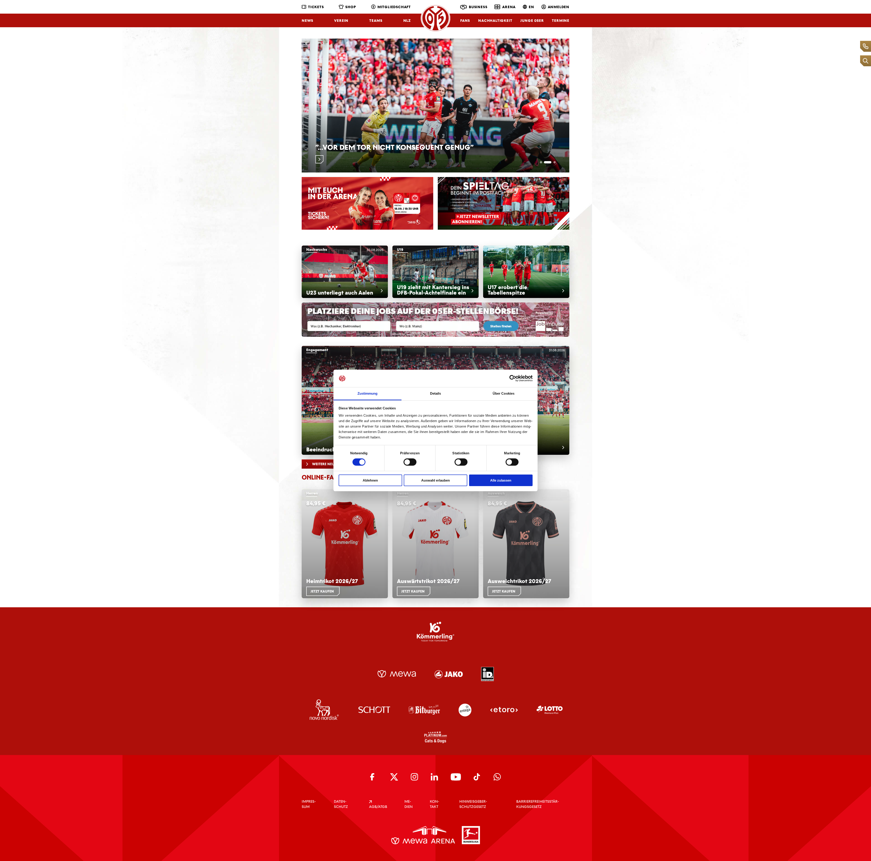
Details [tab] (435, 393)
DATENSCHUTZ (341, 804)
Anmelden (558, 7)
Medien (408, 804)
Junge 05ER (532, 20)
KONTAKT (434, 804)
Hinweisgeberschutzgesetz (473, 804)
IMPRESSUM (309, 804)
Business (478, 7)
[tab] (544, 162)
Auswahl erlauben (435, 480)
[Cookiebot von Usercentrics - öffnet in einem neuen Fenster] (513, 378)
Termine (560, 20)
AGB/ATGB (378, 806)
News (307, 20)
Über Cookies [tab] (503, 393)
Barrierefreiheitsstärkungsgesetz (537, 804)
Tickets (316, 7)
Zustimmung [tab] (367, 393)
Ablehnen (370, 480)
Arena (509, 7)
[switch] (410, 462)
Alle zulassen (500, 480)
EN (531, 7)
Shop (350, 7)
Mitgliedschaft (394, 7)
